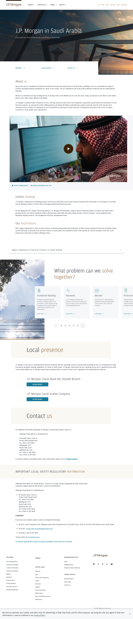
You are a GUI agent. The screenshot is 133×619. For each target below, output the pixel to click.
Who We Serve (42, 4)
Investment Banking (46, 295)
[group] (69, 326)
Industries (38, 584)
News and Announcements (42, 596)
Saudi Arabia (124, 4)
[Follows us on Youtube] (112, 564)
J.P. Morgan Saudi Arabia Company (27, 541)
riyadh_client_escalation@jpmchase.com (39, 529)
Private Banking (10, 583)
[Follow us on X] (98, 564)
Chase (66, 561)
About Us (62, 4)
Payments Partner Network (72, 568)
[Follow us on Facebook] (102, 564)
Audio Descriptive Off (42, 185)
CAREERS (38, 558)
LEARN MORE (37, 384)
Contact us (71, 68)
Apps (36, 574)
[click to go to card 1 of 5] (61, 325)
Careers (103, 4)
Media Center (39, 593)
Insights (52, 4)
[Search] (98, 5)
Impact (37, 580)
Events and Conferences (42, 577)
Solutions (30, 4)
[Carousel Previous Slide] (56, 326)
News (107, 4)
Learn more (40, 313)
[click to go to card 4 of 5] (73, 325)
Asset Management (11, 561)
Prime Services (10, 580)
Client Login (67, 582)
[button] (130, 614)
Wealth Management (12, 589)
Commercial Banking (12, 564)
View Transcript (21, 185)
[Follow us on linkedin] (93, 564)
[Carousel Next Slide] (83, 326)
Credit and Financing (12, 568)
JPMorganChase (68, 564)
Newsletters (38, 599)
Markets (98, 295)
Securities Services (11, 586)
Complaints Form (34, 537)
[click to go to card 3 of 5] (69, 325)
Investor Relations (40, 590)
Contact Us (112, 4)
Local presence (46, 68)
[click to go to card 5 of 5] (77, 325)
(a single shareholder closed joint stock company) (55, 541)
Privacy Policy (39, 615)
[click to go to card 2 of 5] (65, 325)
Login (118, 4)
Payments (70, 295)
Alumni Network (69, 579)
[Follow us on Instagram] (107, 564)
